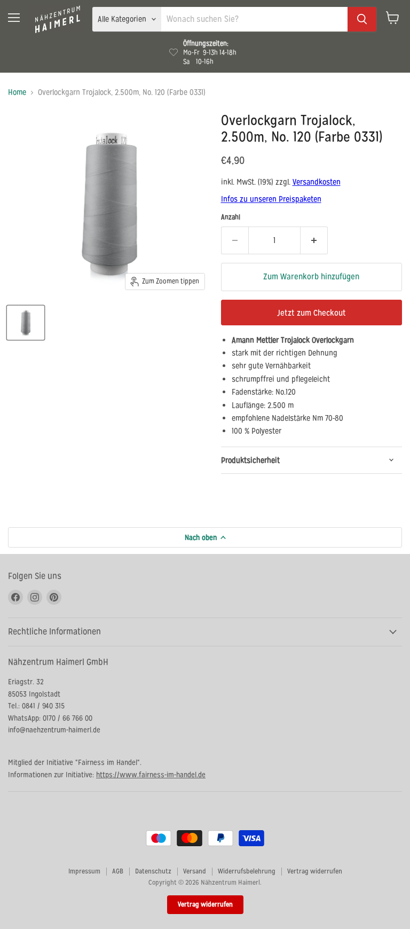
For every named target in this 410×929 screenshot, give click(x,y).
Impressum (84, 871)
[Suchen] (362, 19)
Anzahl (230, 217)
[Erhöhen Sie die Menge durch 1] (314, 240)
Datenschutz (153, 871)
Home (17, 92)
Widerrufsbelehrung (246, 871)
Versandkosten (317, 182)
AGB (117, 871)
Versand (194, 871)
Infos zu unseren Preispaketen (271, 199)
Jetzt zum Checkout (311, 312)
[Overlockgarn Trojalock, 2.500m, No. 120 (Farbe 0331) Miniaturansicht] (25, 323)
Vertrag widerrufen (314, 871)
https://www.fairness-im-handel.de (151, 774)
